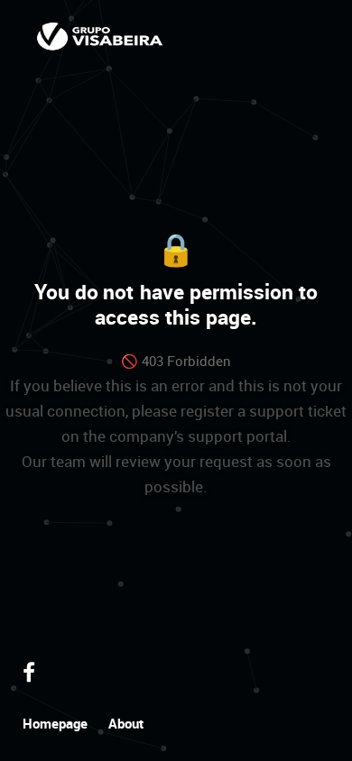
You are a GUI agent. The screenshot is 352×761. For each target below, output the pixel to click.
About (126, 723)
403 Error (99, 36)
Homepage (55, 723)
